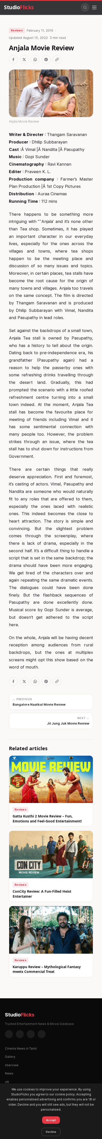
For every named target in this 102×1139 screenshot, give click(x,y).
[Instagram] (20, 1034)
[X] (31, 1034)
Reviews (17, 30)
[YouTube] (42, 1034)
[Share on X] (24, 59)
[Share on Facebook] (13, 59)
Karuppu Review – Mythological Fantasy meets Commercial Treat (47, 969)
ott (7, 1082)
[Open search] (85, 7)
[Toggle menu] (94, 7)
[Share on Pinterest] (46, 59)
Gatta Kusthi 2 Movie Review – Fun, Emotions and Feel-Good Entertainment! (47, 818)
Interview (12, 1065)
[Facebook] (9, 1034)
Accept (51, 1120)
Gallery (10, 1057)
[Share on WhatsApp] (35, 59)
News (9, 1073)
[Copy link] (56, 59)
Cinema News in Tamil (21, 1048)
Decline (51, 1132)
